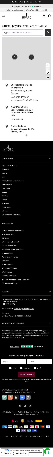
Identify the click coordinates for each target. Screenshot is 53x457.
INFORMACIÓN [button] (7, 223)
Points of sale (7, 264)
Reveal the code (26, 374)
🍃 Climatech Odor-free (11, 215)
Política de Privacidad (41, 412)
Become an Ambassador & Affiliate (15, 279)
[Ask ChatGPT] (4, 397)
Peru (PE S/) (20, 453)
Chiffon (5, 196)
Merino (4, 192)
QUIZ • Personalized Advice (13, 231)
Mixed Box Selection (10, 166)
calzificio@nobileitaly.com (14, 10)
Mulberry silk (7, 185)
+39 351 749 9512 (41, 10)
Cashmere (6, 188)
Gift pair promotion (9, 276)
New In (4, 173)
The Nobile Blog (8, 234)
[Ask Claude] (10, 397)
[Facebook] (20, 406)
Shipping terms (7, 253)
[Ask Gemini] (22, 397)
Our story (5, 238)
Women (5, 211)
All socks (5, 170)
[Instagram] (30, 406)
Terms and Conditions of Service (26, 414)
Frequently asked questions (12, 249)
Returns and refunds (10, 257)
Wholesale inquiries (9, 268)
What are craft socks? (10, 242)
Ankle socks (6, 207)
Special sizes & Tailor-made (12, 181)
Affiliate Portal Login (9, 283)
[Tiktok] (25, 406)
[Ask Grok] (28, 397)
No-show (5, 203)
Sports (4, 200)
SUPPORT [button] (5, 292)
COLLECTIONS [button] (7, 158)
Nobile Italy (8, 412)
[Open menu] (5, 16)
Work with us (7, 272)
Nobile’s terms (20, 379)
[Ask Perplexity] (16, 397)
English (6, 453)
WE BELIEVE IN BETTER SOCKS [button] (13, 323)
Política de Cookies (25, 412)
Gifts (4, 177)
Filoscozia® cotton (9, 246)
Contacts (5, 261)
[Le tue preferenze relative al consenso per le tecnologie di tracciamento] (48, 452)
